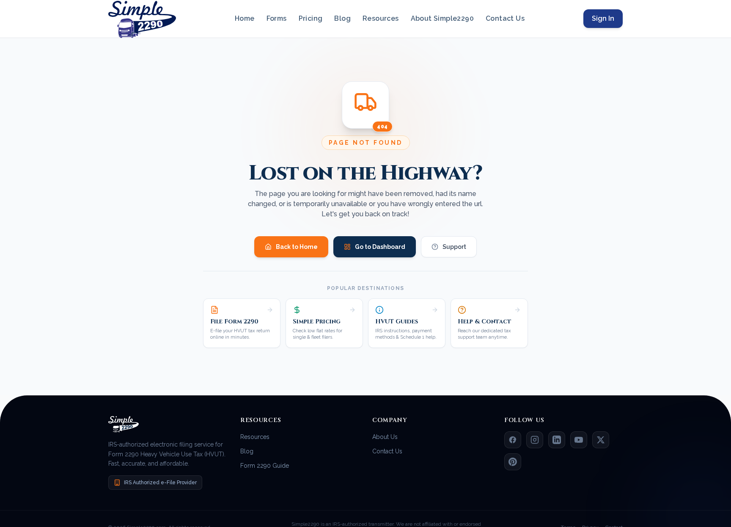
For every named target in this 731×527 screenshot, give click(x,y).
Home (245, 18)
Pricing (311, 18)
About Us (385, 436)
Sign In (603, 18)
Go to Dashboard (380, 246)
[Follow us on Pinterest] (512, 461)
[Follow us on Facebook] (512, 439)
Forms (277, 18)
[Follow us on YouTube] (578, 439)
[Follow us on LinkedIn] (556, 439)
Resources (381, 18)
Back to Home (297, 246)
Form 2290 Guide (264, 465)
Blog (342, 18)
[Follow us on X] (600, 439)
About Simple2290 (442, 18)
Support (454, 246)
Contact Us (505, 18)
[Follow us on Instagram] (534, 439)
